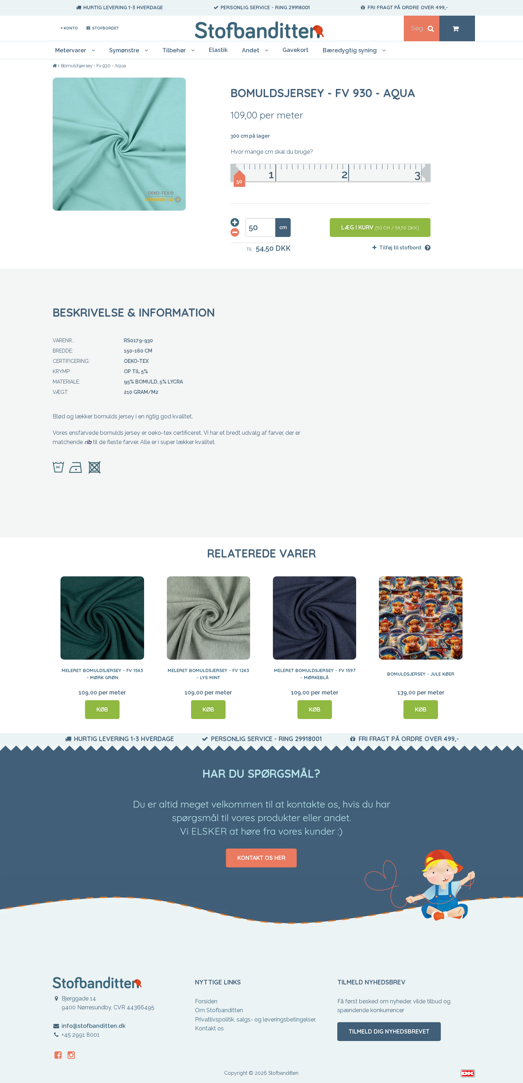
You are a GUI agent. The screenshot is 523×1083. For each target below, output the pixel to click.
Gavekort (295, 50)
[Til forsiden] (55, 66)
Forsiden (206, 1001)
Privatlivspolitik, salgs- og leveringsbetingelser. (255, 1019)
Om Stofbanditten (219, 1010)
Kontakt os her (261, 857)
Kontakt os (209, 1028)
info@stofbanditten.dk (94, 1026)
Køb (102, 709)
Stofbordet (104, 28)
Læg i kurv (380, 227)
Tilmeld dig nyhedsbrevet (389, 1031)
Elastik (218, 50)
